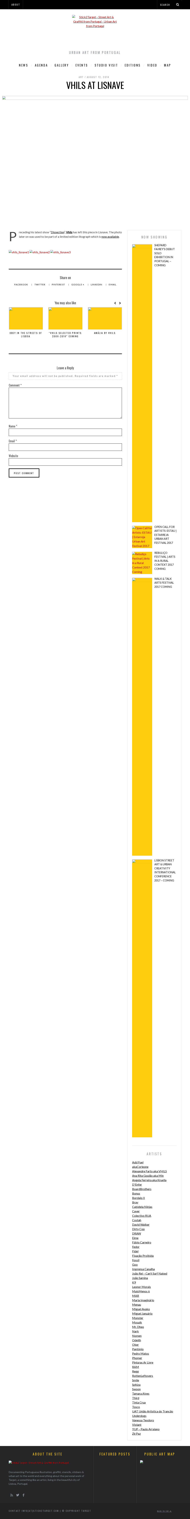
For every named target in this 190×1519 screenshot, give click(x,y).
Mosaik (137, 1322)
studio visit (106, 65)
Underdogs (139, 1415)
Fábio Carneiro (141, 1242)
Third (135, 1398)
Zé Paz (136, 1433)
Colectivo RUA (141, 1215)
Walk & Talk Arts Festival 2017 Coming (164, 582)
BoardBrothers (141, 1189)
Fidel (135, 1251)
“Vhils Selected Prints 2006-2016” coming (65, 334)
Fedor (136, 1246)
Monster (137, 1318)
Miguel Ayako (141, 1309)
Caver (136, 1211)
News (23, 65)
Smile (135, 1380)
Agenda (41, 65)
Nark (135, 1331)
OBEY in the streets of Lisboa (26, 334)
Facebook (21, 284)
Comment (15, 385)
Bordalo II (138, 1198)
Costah (136, 1220)
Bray (135, 1202)
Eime (135, 1238)
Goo (135, 1264)
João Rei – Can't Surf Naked (149, 1273)
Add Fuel (137, 1162)
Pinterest (58, 284)
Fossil (135, 1260)
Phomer (137, 1358)
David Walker (141, 1224)
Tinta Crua (139, 1402)
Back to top (163, 1511)
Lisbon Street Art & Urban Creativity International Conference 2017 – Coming (165, 870)
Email (112, 284)
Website (13, 456)
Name (13, 426)
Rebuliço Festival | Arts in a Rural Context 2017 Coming (164, 560)
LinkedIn (97, 284)
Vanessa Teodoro (143, 1420)
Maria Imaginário (143, 1300)
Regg (135, 1371)
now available (110, 236)
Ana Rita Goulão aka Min (148, 1175)
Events (82, 65)
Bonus (136, 1193)
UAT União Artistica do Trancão (152, 1411)
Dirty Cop (138, 1229)
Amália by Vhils (105, 332)
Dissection (57, 232)
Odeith (136, 1340)
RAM (135, 1367)
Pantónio (138, 1349)
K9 (134, 1282)
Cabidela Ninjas (142, 1206)
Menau (136, 1304)
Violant (136, 1424)
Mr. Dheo (138, 1327)
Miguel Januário (142, 1313)
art (81, 77)
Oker (135, 1344)
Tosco (136, 1407)
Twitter (40, 284)
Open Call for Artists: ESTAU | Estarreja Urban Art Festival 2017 (165, 534)
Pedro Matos (140, 1353)
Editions (133, 65)
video (152, 65)
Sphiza (136, 1384)
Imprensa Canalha (143, 1269)
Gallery (62, 65)
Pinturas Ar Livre (142, 1362)
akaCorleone (140, 1166)
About (16, 4)
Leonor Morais (141, 1287)
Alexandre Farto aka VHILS (149, 1171)
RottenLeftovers (142, 1375)
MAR (135, 1295)
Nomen (137, 1335)
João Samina (140, 1278)
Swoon (136, 1389)
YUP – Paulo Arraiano (146, 1429)
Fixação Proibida (143, 1255)
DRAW (136, 1233)
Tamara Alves (140, 1393)
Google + (78, 284)
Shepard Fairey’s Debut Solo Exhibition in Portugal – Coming (164, 255)
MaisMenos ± (141, 1291)
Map (167, 65)
